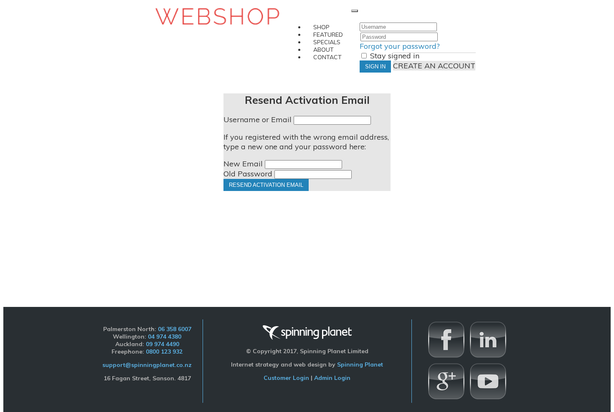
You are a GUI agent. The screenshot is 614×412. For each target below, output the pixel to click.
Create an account (434, 65)
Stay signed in (393, 55)
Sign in (375, 66)
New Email (243, 163)
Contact (327, 57)
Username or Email (257, 119)
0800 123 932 (164, 351)
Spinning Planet (360, 364)
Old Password (247, 173)
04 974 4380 (164, 336)
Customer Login (286, 378)
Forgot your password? (400, 46)
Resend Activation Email (266, 185)
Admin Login (332, 378)
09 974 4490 (162, 344)
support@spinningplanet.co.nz (147, 365)
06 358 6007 (174, 329)
